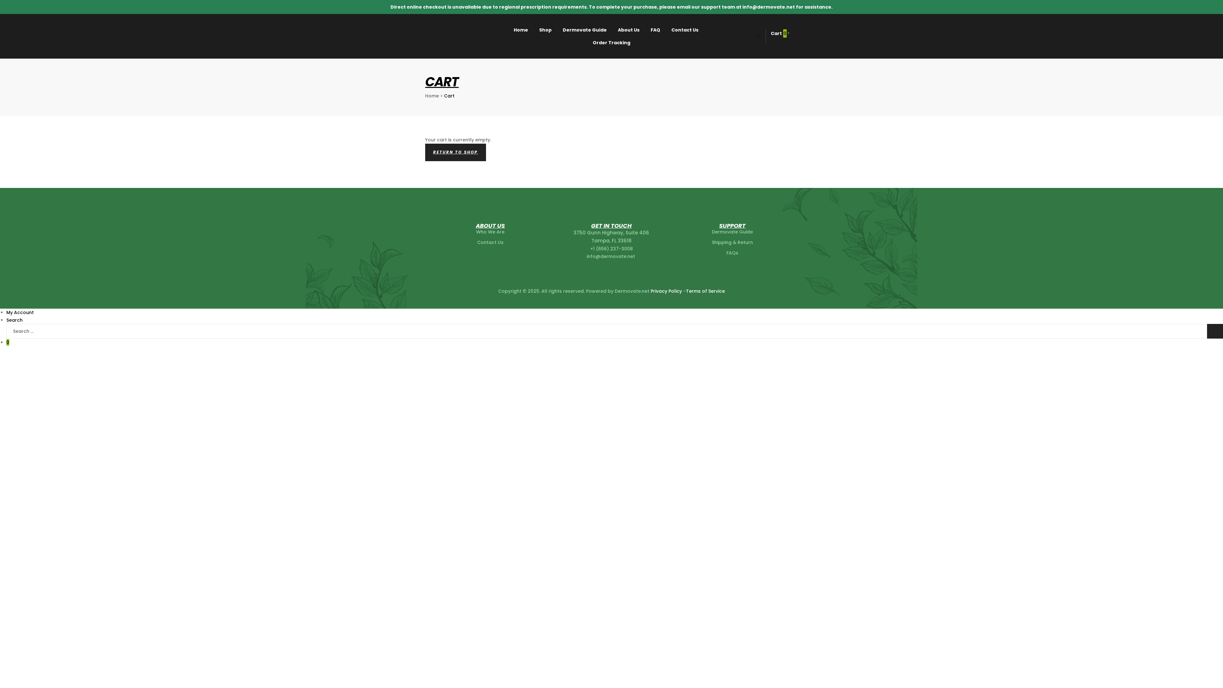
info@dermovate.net (611, 256)
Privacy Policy (666, 291)
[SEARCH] (1215, 331)
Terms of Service (705, 291)
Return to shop (455, 152)
